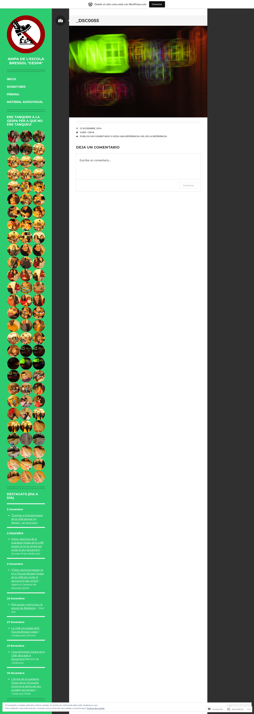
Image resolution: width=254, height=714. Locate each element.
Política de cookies (96, 708)
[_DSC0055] (138, 71)
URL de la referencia (153, 136)
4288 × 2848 (87, 132)
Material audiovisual (25, 102)
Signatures (16, 86)
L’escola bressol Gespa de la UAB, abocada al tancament (28, 655)
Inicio (11, 79)
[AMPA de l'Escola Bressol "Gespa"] (26, 34)
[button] (13, 136)
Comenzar (157, 4)
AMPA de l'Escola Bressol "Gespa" (26, 61)
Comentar (188, 185)
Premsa (13, 94)
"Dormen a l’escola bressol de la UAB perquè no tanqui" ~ (27, 519)
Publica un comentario (95, 136)
